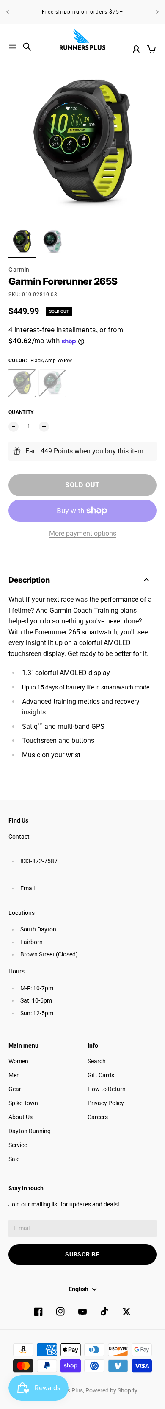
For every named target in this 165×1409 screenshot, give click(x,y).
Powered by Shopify (111, 1390)
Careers (98, 1117)
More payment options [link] (82, 533)
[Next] (157, 12)
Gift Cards (101, 1075)
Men (14, 1075)
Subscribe (82, 1254)
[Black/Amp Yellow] (22, 383)
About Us (20, 1117)
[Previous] (7, 12)
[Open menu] (12, 46)
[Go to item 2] (52, 241)
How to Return (107, 1089)
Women (18, 1061)
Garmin (19, 269)
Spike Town (23, 1103)
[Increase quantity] (44, 427)
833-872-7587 (39, 861)
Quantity (20, 412)
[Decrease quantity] (13, 427)
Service (17, 1145)
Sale (13, 1159)
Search (97, 1061)
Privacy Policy (106, 1103)
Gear (14, 1089)
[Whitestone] (52, 383)
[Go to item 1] (22, 241)
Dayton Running (29, 1131)
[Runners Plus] (82, 39)
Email (27, 888)
